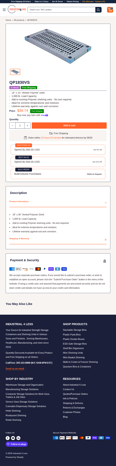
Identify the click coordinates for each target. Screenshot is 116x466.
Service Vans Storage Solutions (21, 402)
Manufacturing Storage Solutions (22, 389)
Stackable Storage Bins (75, 330)
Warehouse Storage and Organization (24, 385)
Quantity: (14, 119)
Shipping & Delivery (73, 403)
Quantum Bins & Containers (77, 366)
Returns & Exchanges (74, 407)
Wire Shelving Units (73, 353)
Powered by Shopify (14, 457)
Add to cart (69, 125)
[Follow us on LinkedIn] (18, 438)
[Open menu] (4, 10)
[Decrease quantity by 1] (12, 125)
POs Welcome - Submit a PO (93, 2)
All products (19, 20)
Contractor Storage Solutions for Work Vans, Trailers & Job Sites (28, 395)
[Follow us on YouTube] (13, 438)
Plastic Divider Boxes (73, 339)
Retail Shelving (13, 420)
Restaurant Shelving (16, 415)
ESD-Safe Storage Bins (75, 344)
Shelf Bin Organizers (73, 348)
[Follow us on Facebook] (8, 438)
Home (8, 20)
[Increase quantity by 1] (27, 125)
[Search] (98, 10)
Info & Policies (70, 398)
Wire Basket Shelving (74, 357)
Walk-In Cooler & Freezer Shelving (80, 362)
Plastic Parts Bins (72, 334)
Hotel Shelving (13, 411)
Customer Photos (71, 412)
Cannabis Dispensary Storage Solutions (26, 406)
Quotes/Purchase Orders (75, 394)
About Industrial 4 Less (74, 385)
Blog (65, 417)
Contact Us (68, 389)
